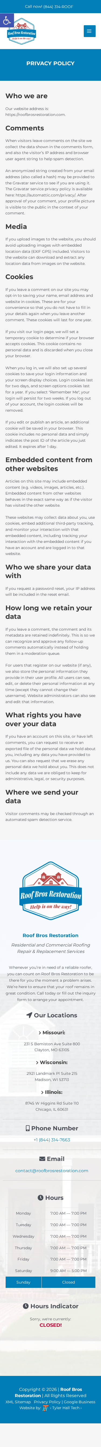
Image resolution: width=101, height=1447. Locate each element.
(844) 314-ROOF (58, 7)
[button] (7, 20)
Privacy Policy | (49, 1402)
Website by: (30, 1408)
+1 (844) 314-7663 (52, 1139)
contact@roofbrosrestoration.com (51, 1170)
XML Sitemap (18, 1402)
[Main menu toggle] (90, 31)
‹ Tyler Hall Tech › (65, 1408)
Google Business (79, 1402)
